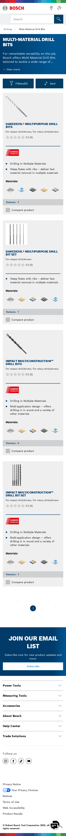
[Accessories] (60, 705)
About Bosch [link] (12, 716)
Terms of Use (11, 802)
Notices (7, 796)
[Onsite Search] (58, 19)
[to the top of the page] (60, 814)
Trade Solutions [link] (14, 736)
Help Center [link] (11, 726)
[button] (6, 761)
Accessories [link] (11, 706)
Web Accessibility (14, 807)
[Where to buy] (51, 8)
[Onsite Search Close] (51, 19)
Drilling (8, 29)
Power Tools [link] (12, 685)
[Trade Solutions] (60, 736)
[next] (48, 601)
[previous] (18, 601)
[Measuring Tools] (60, 695)
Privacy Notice (12, 784)
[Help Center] (60, 726)
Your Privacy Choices (25, 790)
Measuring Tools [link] (15, 696)
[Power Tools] (60, 685)
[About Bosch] (60, 716)
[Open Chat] (55, 825)
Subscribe (33, 666)
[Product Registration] (59, 8)
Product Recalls (13, 813)
